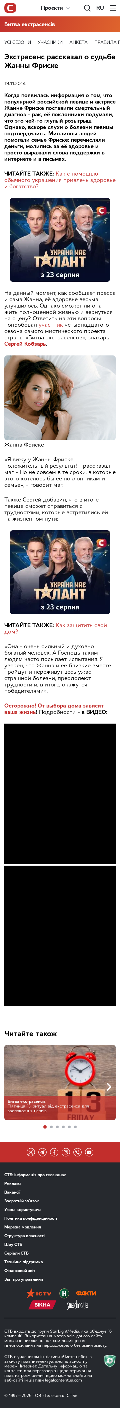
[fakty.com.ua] (86, 1294)
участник (51, 325)
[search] (87, 8)
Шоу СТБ (13, 1244)
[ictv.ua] (38, 1294)
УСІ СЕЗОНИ (17, 42)
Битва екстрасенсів (29, 24)
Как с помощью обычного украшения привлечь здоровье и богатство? (60, 180)
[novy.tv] (64, 1294)
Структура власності (24, 1235)
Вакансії (12, 1192)
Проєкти (52, 8)
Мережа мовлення (22, 1227)
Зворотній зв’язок (21, 1201)
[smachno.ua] (77, 1305)
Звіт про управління (23, 1279)
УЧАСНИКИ (50, 42)
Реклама (13, 1183)
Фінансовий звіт (19, 1270)
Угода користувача (23, 1209)
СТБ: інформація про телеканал (35, 1174)
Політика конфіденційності (30, 1218)
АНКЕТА (78, 42)
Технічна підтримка (23, 1262)
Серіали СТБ (16, 1253)
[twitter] (31, 1152)
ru (100, 8)
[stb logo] (10, 8)
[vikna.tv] (42, 1305)
